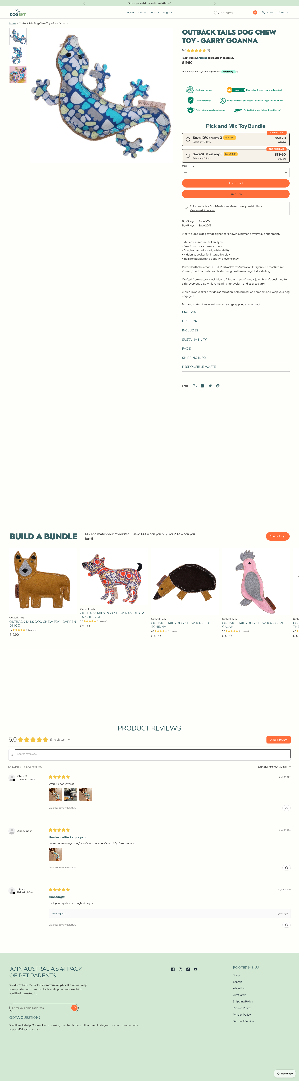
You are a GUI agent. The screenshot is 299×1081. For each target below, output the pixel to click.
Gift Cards (239, 995)
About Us (239, 988)
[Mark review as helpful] (286, 808)
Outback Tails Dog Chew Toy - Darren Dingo (42, 623)
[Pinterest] (218, 386)
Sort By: (263, 767)
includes (190, 330)
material (190, 312)
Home (12, 23)
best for (189, 321)
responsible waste (199, 367)
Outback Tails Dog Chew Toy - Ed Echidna (180, 625)
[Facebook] (202, 386)
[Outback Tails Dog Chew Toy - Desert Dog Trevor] (114, 576)
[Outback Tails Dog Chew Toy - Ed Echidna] (185, 581)
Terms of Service (243, 1021)
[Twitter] (210, 386)
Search (237, 981)
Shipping (202, 57)
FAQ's (186, 348)
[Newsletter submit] (74, 1008)
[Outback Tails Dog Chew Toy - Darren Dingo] (43, 581)
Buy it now (235, 194)
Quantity (188, 166)
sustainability (194, 339)
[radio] (236, 139)
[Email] (195, 386)
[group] (18, 36)
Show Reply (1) (59, 913)
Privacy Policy (242, 1014)
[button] (69, 740)
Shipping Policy (243, 1001)
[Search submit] (255, 12)
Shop (236, 975)
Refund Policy (242, 1008)
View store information (202, 210)
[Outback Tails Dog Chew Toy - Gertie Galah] (256, 581)
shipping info (194, 358)
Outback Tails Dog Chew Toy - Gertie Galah (254, 625)
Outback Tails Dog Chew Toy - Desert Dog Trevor (113, 615)
